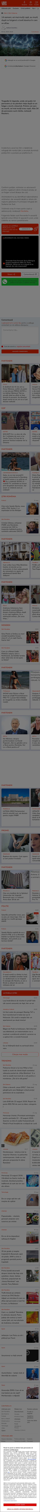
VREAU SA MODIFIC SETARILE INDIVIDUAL (20, 1509)
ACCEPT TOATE (20, 1505)
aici (9, 1472)
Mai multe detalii (31, 1459)
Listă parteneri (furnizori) (10, 1500)
